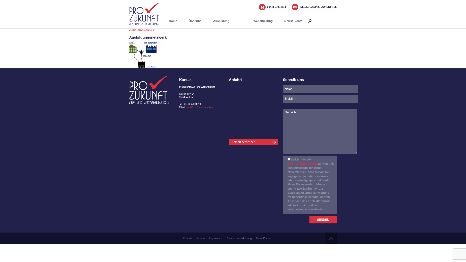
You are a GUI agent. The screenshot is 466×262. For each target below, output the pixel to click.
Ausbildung (221, 21)
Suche (309, 21)
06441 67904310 (276, 6)
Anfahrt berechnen (243, 142)
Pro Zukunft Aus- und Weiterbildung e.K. (145, 14)
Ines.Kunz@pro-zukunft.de (318, 6)
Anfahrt (200, 238)
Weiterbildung (263, 21)
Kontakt (187, 238)
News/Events (293, 21)
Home (173, 21)
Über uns (195, 21)
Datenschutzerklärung (302, 163)
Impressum (215, 238)
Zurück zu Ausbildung (141, 29)
